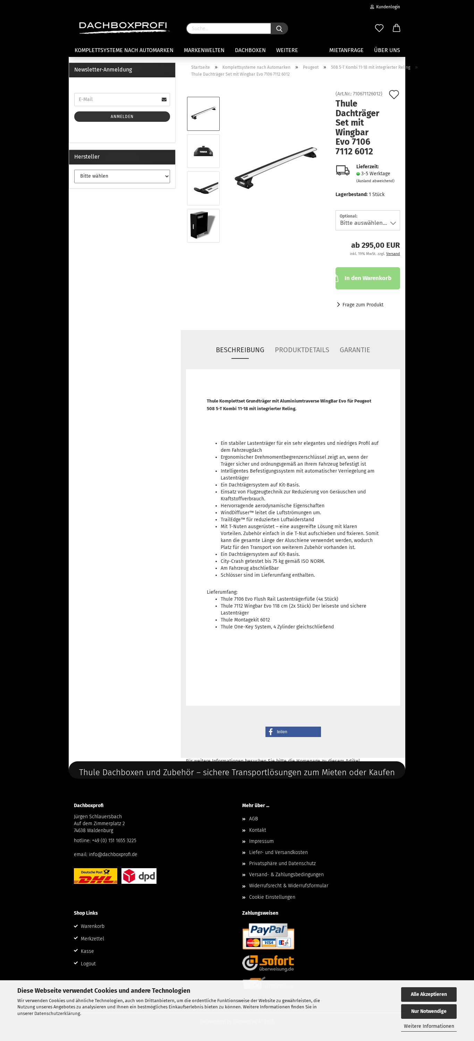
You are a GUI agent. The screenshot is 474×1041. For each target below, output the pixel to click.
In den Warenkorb (368, 278)
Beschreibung (240, 350)
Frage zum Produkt (362, 305)
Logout (88, 964)
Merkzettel (92, 939)
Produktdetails (302, 350)
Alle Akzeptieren (429, 994)
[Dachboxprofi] (125, 28)
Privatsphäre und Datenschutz (282, 863)
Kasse (87, 951)
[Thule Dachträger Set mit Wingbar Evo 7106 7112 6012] (275, 169)
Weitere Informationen (429, 1026)
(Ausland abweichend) (375, 181)
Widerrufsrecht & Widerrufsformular (288, 886)
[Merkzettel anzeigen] (379, 28)
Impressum (261, 841)
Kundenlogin (387, 7)
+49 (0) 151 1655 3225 (114, 841)
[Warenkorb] (396, 28)
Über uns (387, 50)
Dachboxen (250, 50)
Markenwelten (204, 50)
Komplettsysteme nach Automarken (124, 50)
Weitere (287, 50)
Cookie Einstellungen (272, 897)
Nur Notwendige (429, 1011)
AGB (253, 819)
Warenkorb (92, 926)
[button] (293, 732)
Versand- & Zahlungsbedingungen (286, 875)
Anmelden (122, 116)
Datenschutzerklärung (57, 1013)
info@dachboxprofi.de (113, 854)
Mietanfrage (346, 50)
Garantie (355, 350)
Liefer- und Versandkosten (278, 852)
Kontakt (257, 830)
